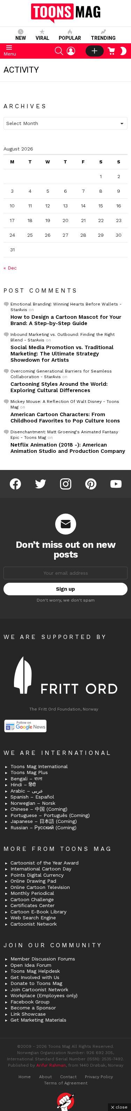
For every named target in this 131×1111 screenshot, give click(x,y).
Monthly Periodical (32, 893)
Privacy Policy (99, 1076)
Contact (68, 1076)
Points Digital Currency (37, 875)
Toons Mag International (39, 766)
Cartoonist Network (33, 924)
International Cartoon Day (40, 868)
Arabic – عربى (26, 791)
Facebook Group (30, 1002)
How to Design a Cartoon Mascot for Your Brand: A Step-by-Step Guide (65, 320)
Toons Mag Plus (29, 772)
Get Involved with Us (34, 977)
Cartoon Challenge (32, 899)
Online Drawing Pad (33, 881)
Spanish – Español (32, 797)
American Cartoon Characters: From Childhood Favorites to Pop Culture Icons (65, 417)
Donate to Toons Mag (36, 983)
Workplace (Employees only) (44, 995)
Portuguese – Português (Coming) (50, 815)
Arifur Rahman (51, 1065)
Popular (70, 38)
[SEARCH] (59, 51)
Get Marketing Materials (38, 1020)
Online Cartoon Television (40, 887)
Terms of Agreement (65, 1083)
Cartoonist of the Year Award (44, 863)
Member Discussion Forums (42, 959)
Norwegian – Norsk (32, 803)
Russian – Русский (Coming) (43, 827)
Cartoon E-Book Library (38, 911)
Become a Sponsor (33, 1007)
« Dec (10, 268)
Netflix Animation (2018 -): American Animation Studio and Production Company (67, 448)
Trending (103, 38)
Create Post (95, 51)
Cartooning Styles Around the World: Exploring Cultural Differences (59, 387)
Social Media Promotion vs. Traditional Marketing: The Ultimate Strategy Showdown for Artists (62, 353)
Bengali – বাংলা (26, 778)
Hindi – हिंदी (23, 784)
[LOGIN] (71, 51)
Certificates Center (32, 905)
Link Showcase (28, 1014)
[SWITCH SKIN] (123, 51)
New (20, 38)
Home (25, 1076)
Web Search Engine (33, 917)
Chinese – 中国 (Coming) (38, 809)
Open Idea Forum (30, 965)
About (45, 1076)
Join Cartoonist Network (39, 989)
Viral (42, 38)
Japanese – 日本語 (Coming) (43, 821)
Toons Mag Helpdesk (35, 971)
